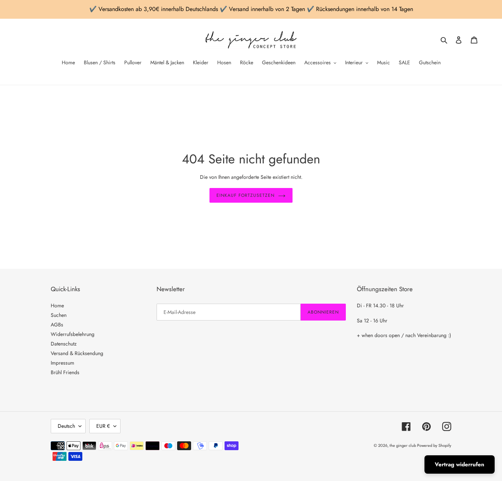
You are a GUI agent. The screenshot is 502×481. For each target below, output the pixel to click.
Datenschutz (63, 343)
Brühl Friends (65, 372)
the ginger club (403, 445)
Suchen (59, 315)
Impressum (62, 362)
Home (57, 305)
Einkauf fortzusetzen (245, 195)
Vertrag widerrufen (459, 464)
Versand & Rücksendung (77, 353)
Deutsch (66, 426)
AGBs (57, 324)
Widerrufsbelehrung (72, 334)
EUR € (103, 426)
